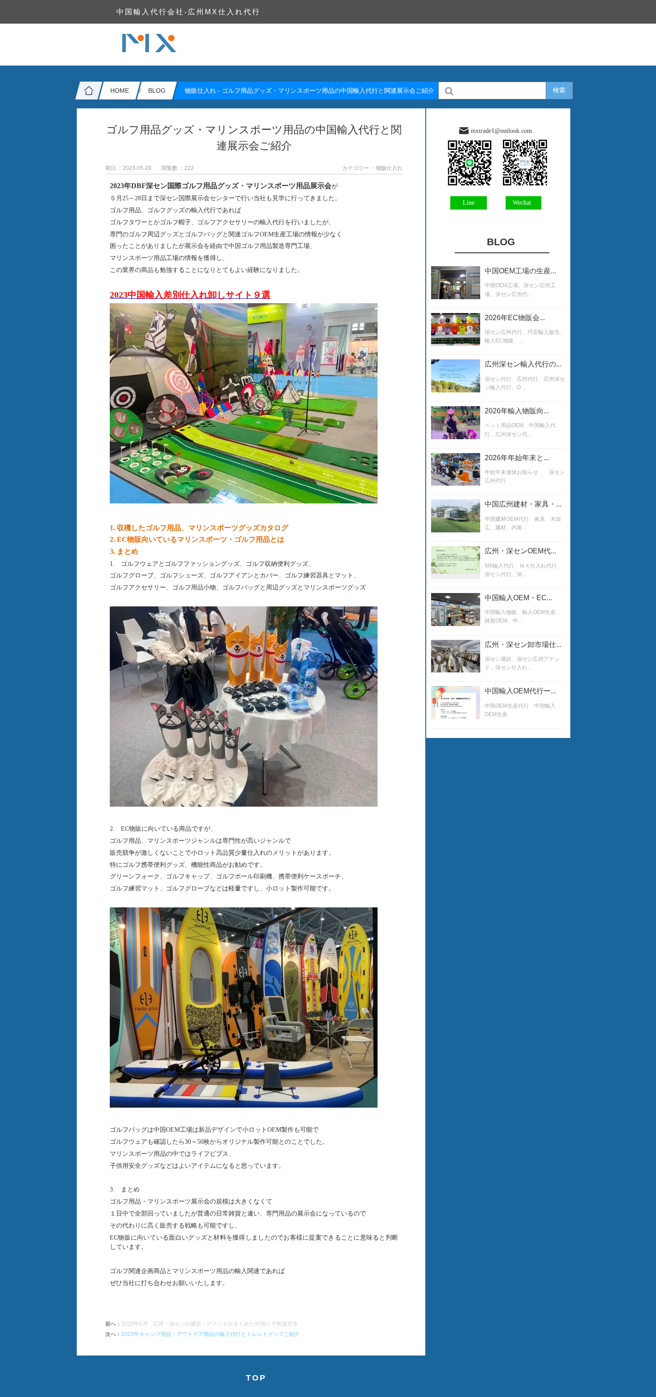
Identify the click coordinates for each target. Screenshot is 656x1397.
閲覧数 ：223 (178, 168)
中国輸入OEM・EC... (518, 598)
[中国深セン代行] (244, 804)
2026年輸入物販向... (517, 411)
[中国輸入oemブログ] (244, 501)
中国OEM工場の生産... (520, 271)
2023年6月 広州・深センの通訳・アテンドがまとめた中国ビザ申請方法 (209, 1324)
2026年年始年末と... (517, 458)
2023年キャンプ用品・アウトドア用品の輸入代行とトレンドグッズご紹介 (210, 1334)
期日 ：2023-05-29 (128, 168)
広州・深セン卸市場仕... (523, 644)
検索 (559, 90)
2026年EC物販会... (515, 317)
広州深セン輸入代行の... (523, 364)
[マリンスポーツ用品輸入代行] (244, 1105)
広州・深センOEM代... (520, 551)
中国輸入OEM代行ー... (520, 691)
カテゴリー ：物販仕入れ (372, 168)
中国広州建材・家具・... (523, 504)
